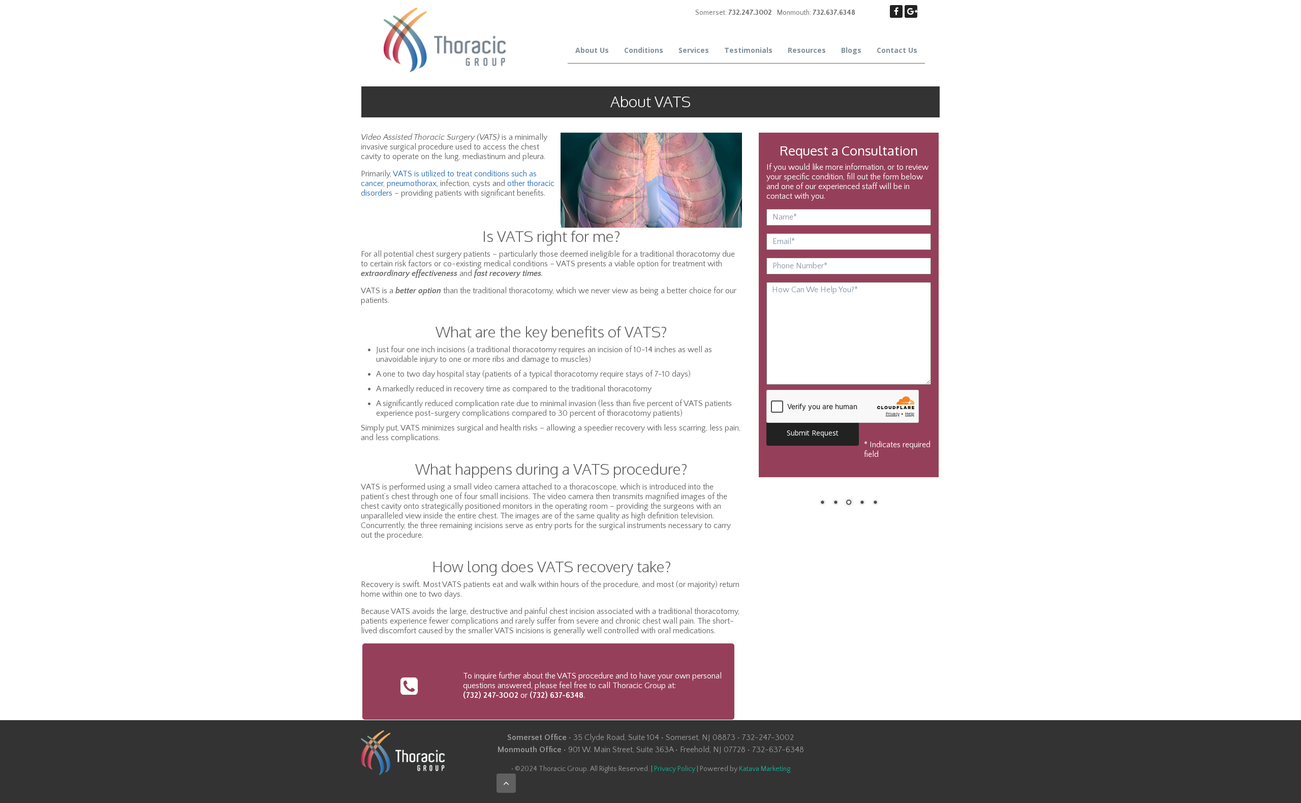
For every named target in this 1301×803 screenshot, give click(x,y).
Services (693, 50)
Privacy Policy (674, 769)
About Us (592, 50)
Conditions (643, 50)
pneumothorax (412, 183)
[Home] (445, 39)
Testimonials (748, 50)
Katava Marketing (764, 769)
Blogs (851, 50)
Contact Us (897, 50)
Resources (807, 50)
